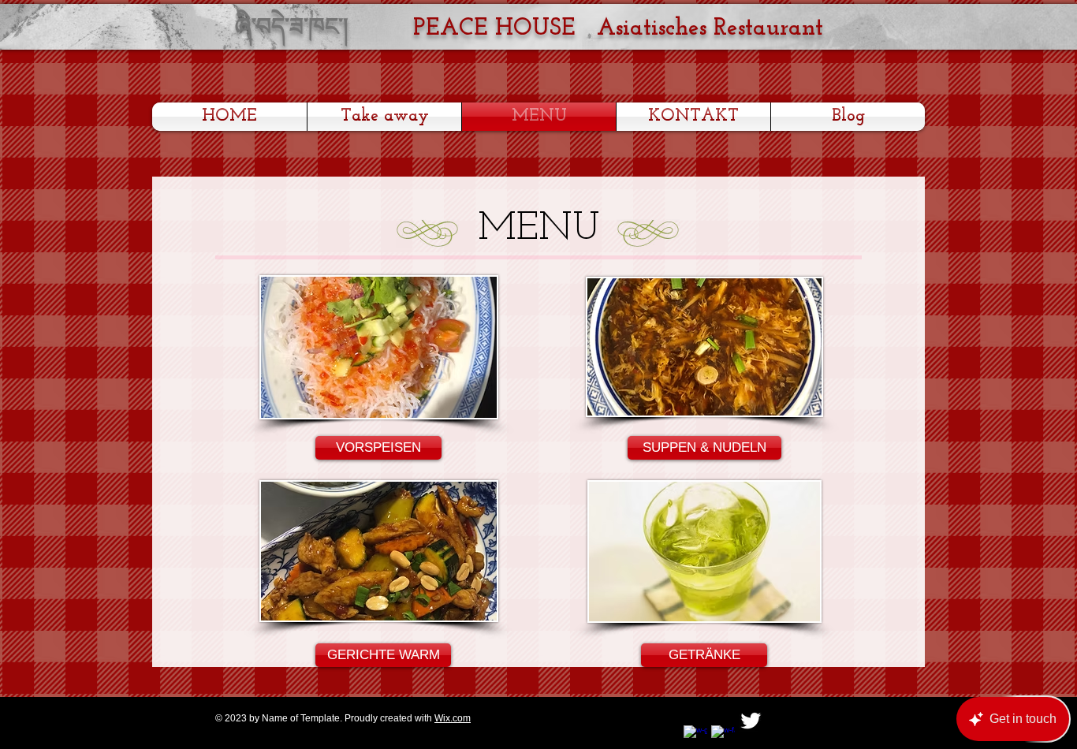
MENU (539, 229)
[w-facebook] (723, 737)
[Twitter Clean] (750, 720)
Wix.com (452, 718)
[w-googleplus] (695, 737)
